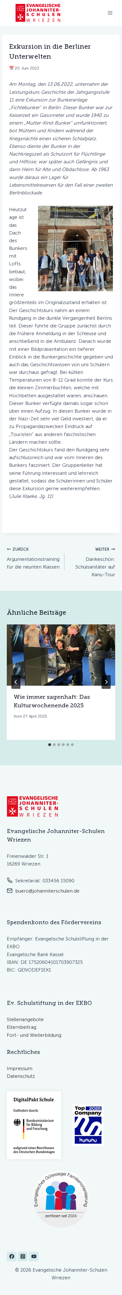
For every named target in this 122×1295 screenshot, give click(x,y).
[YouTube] (34, 1256)
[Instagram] (23, 1256)
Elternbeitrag (21, 1027)
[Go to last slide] (15, 682)
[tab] (49, 744)
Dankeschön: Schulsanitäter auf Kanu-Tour (95, 562)
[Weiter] (106, 682)
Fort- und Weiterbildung (34, 1035)
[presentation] (61, 655)
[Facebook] (11, 1256)
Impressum (19, 1068)
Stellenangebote (25, 1019)
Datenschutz (21, 1076)
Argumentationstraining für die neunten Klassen (33, 558)
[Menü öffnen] (110, 12)
